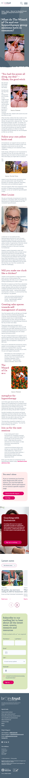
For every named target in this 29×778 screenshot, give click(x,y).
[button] (17, 605)
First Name (6, 639)
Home (3, 11)
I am (4, 657)
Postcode (6, 666)
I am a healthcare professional (9, 718)
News (7, 11)
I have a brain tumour (7, 712)
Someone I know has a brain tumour (10, 716)
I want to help (5, 721)
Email (5, 648)
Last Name (18, 639)
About (6, 719)
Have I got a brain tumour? (8, 714)
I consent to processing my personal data (15, 677)
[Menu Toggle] (26, 3)
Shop (2, 725)
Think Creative (6, 773)
